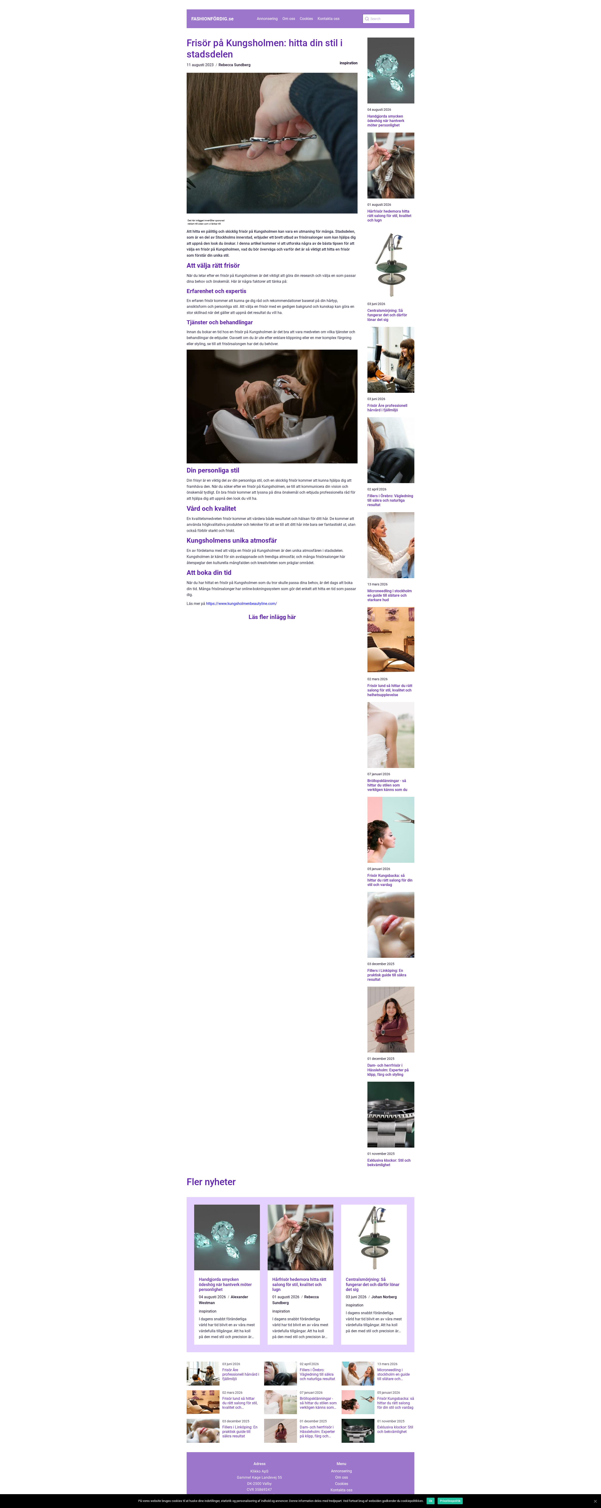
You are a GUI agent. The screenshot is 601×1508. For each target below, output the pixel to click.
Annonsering (267, 18)
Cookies (306, 18)
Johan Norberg (384, 1297)
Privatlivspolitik (450, 1501)
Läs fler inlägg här (272, 617)
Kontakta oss (328, 18)
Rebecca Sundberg (234, 65)
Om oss (288, 18)
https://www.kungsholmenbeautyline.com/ (241, 603)
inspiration (349, 63)
